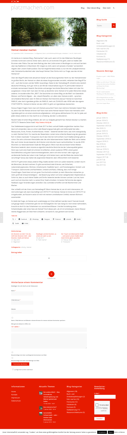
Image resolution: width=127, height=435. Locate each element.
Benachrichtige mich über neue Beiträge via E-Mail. (25, 360)
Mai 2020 (100, 128)
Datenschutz (16, 401)
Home (13, 391)
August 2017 (101, 157)
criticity (23, 247)
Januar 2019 (101, 133)
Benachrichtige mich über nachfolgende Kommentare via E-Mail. (29, 355)
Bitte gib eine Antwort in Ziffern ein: (21, 324)
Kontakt (14, 395)
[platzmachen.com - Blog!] (32, 8)
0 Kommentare (29, 53)
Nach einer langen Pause (103, 103)
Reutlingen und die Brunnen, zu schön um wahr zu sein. (46, 235)
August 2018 (101, 141)
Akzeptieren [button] (102, 432)
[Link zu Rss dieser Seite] (14, 1)
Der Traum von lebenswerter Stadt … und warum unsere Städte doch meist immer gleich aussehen (72, 236)
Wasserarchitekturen (104, 62)
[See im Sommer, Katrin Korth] (49, 32)
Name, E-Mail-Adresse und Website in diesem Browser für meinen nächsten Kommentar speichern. (38, 320)
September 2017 (103, 154)
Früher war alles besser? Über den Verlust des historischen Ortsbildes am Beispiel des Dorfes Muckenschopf (106, 85)
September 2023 (103, 126)
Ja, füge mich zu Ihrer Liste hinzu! (23, 369)
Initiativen (65, 53)
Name (13, 290)
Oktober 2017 (102, 152)
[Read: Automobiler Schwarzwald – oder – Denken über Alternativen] (41, 413)
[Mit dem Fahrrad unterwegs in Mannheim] (1, 217)
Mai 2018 (100, 144)
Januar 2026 (101, 118)
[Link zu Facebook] (11, 1)
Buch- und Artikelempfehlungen (52, 53)
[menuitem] (83, 8)
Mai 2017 (100, 165)
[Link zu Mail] (17, 1)
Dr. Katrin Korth (76, 53)
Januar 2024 (101, 120)
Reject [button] (111, 432)
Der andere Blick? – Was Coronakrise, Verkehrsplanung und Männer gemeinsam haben (51, 396)
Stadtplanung (102, 59)
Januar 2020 (101, 131)
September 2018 (103, 139)
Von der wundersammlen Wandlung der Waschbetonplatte (105, 93)
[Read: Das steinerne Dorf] (41, 408)
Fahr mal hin (101, 49)
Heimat (28, 247)
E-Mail (97, 393)
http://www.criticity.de (43, 122)
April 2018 (100, 146)
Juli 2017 (100, 160)
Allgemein (39, 53)
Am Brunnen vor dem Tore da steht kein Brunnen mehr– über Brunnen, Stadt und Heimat (21, 236)
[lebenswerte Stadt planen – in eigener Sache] (125, 217)
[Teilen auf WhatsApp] (49, 258)
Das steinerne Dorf (49, 407)
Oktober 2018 (102, 136)
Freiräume (100, 51)
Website (13, 309)
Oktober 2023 (102, 123)
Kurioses (100, 56)
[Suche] (114, 8)
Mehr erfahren (119, 432)
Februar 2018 (101, 149)
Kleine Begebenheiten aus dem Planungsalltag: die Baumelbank (106, 98)
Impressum (15, 398)
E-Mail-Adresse (15, 300)
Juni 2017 (100, 162)
